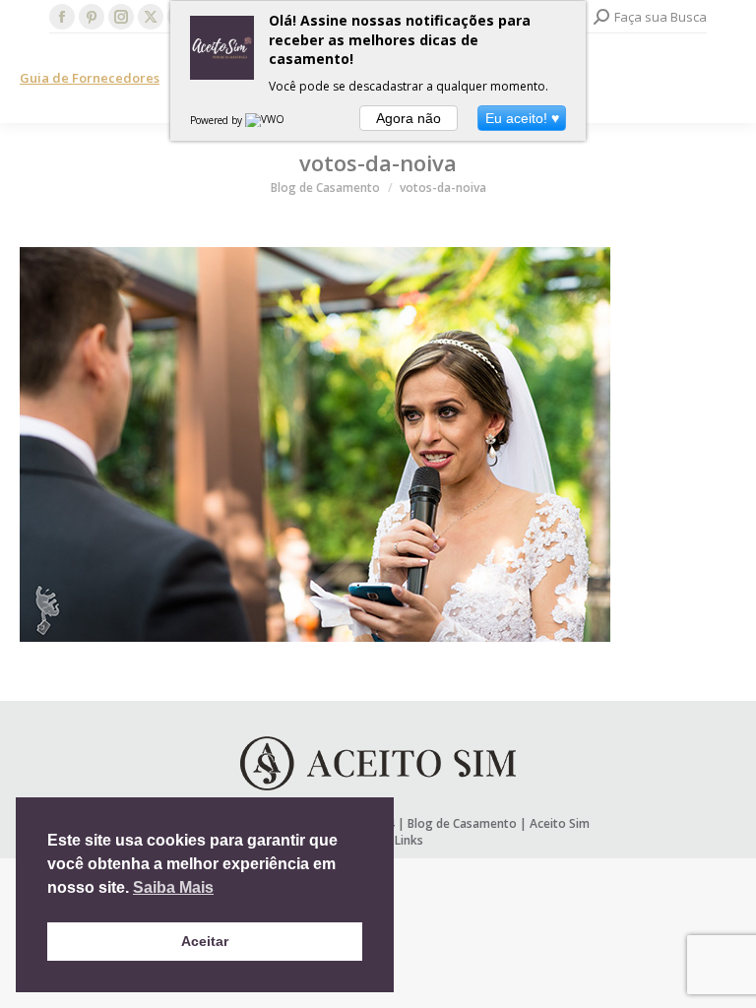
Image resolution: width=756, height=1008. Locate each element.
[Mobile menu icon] (724, 79)
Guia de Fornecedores (89, 78)
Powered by (217, 120)
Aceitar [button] (204, 941)
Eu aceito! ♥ (522, 118)
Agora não (408, 118)
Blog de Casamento (462, 823)
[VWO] (265, 120)
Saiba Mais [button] (173, 887)
